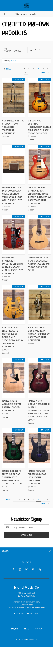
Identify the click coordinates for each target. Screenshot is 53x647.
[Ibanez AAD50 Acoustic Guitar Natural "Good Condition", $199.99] (13, 377)
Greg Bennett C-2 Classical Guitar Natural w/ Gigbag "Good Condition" (39, 262)
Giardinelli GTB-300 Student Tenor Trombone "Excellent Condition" (13, 127)
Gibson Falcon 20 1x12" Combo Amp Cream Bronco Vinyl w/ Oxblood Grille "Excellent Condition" (12, 195)
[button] (14, 50)
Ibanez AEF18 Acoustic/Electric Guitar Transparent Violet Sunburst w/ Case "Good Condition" (39, 409)
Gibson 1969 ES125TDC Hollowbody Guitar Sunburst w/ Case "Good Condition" (39, 127)
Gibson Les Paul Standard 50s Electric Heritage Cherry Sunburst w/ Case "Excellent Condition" (39, 195)
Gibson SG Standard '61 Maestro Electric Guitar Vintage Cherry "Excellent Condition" (12, 265)
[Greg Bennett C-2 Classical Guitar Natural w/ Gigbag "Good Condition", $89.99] (39, 234)
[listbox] (30, 61)
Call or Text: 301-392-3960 (26, 613)
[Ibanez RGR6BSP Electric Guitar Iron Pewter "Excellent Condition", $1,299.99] (39, 448)
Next (44, 72)
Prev (8, 69)
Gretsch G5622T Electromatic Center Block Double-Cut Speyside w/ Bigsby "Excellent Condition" (12, 337)
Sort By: (7, 61)
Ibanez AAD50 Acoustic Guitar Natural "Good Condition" (11, 406)
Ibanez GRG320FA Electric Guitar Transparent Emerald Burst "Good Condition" (12, 477)
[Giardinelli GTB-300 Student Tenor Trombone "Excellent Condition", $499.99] (13, 97)
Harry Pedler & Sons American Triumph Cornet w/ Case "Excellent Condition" (39, 334)
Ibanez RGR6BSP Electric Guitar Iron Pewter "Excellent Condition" (37, 477)
